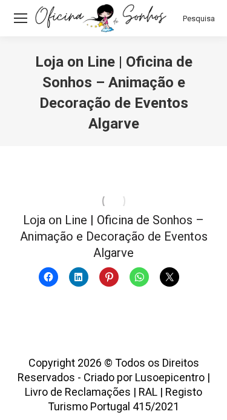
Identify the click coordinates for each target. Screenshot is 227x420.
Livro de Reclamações (78, 391)
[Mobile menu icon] (20, 18)
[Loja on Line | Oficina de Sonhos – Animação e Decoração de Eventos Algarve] (113, 201)
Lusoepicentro (170, 377)
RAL (148, 391)
